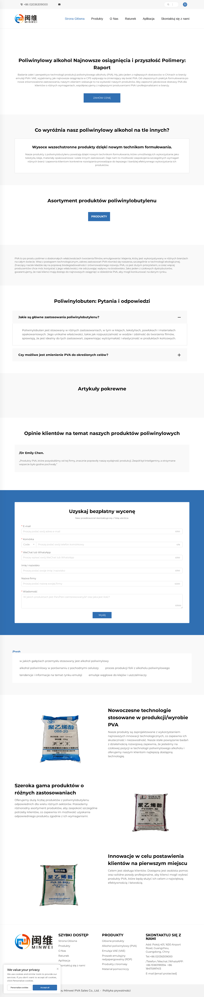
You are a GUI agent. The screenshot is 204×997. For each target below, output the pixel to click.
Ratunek (130, 18)
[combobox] (28, 544)
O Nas (114, 18)
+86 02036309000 (36, 4)
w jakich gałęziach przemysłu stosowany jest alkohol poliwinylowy (64, 661)
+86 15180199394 (156, 965)
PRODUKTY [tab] (99, 216)
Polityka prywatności (117, 990)
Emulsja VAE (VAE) (113, 950)
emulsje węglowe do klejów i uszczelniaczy (118, 675)
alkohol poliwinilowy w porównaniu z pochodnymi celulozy (59, 668)
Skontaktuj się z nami (175, 18)
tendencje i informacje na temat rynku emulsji (51, 675)
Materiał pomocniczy (115, 969)
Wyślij (102, 615)
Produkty (97, 18)
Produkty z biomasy (114, 964)
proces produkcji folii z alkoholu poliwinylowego (137, 668)
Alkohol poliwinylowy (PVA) (119, 945)
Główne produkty (113, 940)
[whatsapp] (185, 4)
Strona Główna (75, 18)
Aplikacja (148, 18)
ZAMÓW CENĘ (102, 97)
